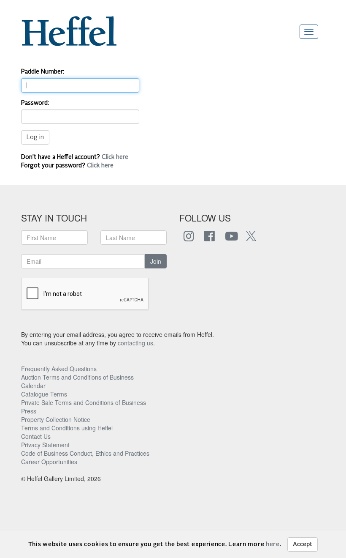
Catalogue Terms (44, 394)
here (273, 544)
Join (155, 261)
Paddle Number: (42, 72)
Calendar (33, 385)
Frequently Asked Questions (59, 368)
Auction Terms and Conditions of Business (77, 377)
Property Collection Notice (55, 419)
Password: (35, 103)
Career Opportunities (49, 461)
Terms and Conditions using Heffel (67, 428)
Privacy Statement (45, 444)
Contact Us (36, 436)
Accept (302, 544)
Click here (115, 157)
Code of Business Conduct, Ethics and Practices (85, 453)
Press (28, 411)
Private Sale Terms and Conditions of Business (83, 402)
